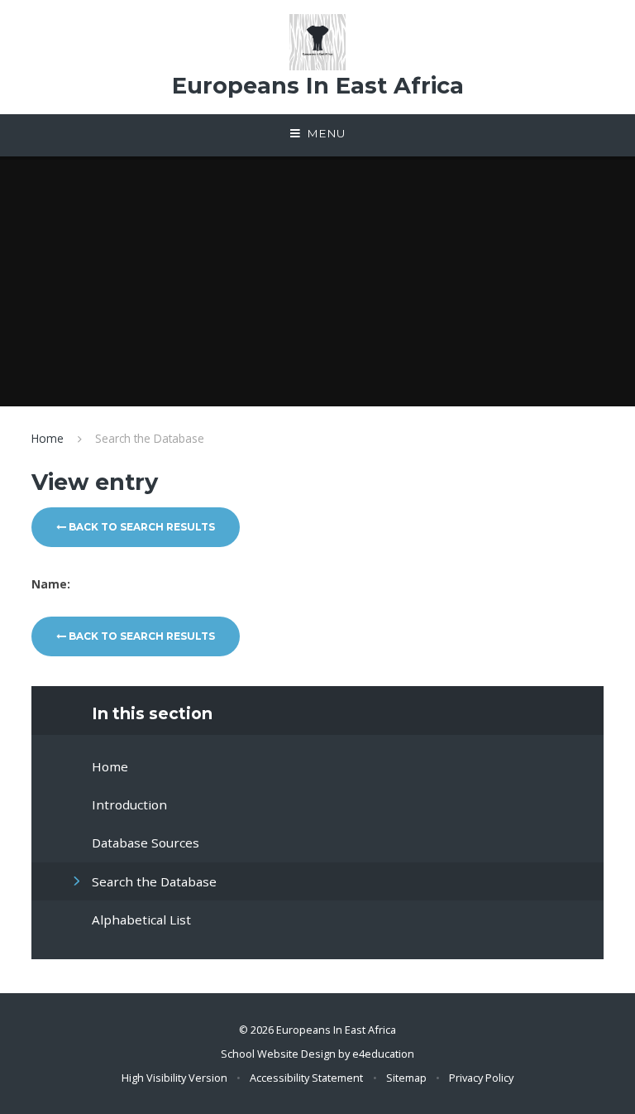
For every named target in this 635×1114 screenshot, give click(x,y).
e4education (383, 1053)
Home (47, 438)
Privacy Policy (481, 1077)
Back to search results (140, 527)
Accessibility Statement (306, 1077)
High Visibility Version (174, 1077)
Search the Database (149, 438)
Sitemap (406, 1077)
